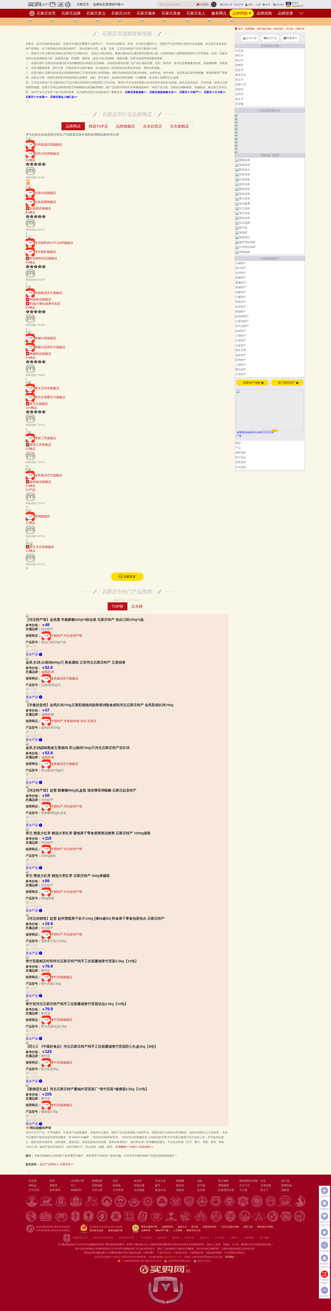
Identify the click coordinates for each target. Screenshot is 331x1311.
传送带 (138, 1180)
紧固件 (54, 1185)
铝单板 (117, 1185)
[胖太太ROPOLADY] (31, 543)
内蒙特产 (240, 292)
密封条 (180, 1185)
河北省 (289, 28)
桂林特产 (240, 330)
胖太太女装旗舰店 (42, 546)
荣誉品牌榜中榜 (149, 1226)
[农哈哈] (236, 151)
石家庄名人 (196, 13)
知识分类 (238, 4)
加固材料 (76, 1189)
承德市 (239, 89)
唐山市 (239, 60)
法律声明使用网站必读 (179, 1261)
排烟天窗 (139, 1185)
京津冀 (239, 103)
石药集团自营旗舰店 (48, 144)
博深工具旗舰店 (45, 438)
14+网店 (31, 407)
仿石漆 (33, 1180)
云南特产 (240, 263)
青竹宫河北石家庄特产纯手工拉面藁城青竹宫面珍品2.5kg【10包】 (77, 1004)
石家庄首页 (45, 13)
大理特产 (240, 335)
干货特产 (240, 340)
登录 (250, 4)
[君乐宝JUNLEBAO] (29, 382)
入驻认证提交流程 (230, 1226)
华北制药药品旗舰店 (43, 258)
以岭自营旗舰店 (45, 192)
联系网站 (231, 1257)
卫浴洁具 (97, 1189)
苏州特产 (240, 359)
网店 (238, 442)
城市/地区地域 (264, 28)
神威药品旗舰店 (40, 353)
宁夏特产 (240, 296)
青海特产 (240, 287)
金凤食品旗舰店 (40, 481)
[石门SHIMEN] (236, 137)
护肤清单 (244, 174)
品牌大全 (182, 1226)
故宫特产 (240, 306)
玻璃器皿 (97, 1180)
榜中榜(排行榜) (126, 1237)
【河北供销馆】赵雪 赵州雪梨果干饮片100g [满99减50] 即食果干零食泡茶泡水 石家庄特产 (95, 918)
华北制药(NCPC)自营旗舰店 (54, 242)
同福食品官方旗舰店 (48, 292)
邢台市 (239, 79)
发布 (268, 4)
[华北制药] (29, 236)
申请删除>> (122, 1146)
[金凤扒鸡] (29, 469)
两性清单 (244, 217)
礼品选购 (244, 222)
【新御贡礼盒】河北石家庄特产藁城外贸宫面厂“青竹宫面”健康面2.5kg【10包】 (87, 1089)
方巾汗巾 (244, 1185)
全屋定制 (265, 1185)
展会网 (175, 1237)
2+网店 (30, 160)
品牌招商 (264, 13)
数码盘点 (244, 169)
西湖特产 (240, 311)
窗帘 (157, 1185)
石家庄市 (300, 28)
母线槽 (180, 1180)
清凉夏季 (244, 203)
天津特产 (240, 374)
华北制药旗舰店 (45, 251)
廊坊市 (239, 55)
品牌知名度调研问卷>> (108, 4)
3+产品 (30, 489)
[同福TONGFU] (29, 286)
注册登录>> (67, 1164)
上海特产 (240, 364)
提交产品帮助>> (49, 1164)
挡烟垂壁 (223, 1185)
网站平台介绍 (193, 1230)
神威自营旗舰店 (45, 338)
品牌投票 (285, 13)
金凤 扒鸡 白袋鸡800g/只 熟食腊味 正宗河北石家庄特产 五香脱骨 (75, 662)
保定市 (239, 70)
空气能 (201, 1185)
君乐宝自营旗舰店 (47, 388)
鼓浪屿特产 (242, 316)
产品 (238, 447)
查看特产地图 (252, 382)
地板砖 (180, 1189)
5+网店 (30, 307)
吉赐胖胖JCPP (80, 1237)
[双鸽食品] (29, 510)
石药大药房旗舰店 (47, 153)
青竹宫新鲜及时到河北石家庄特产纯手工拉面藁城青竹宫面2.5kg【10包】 (82, 961)
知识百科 (189, 1237)
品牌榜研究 (167, 1226)
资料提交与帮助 (265, 1226)
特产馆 (243, 227)
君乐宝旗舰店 (39, 403)
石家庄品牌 (71, 13)
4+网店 (30, 262)
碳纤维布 (55, 1189)
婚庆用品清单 (247, 242)
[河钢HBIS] (236, 114)
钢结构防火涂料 (248, 1180)
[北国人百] (236, 147)
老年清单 (244, 213)
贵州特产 (240, 272)
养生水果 (240, 350)
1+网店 (30, 522)
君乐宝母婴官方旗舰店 (50, 397)
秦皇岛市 (240, 74)
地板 (199, 1180)
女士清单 (244, 208)
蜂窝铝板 (286, 1185)
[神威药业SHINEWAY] (29, 332)
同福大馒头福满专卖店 (45, 303)
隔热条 (285, 1189)
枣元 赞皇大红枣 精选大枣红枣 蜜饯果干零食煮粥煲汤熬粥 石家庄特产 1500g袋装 (88, 833)
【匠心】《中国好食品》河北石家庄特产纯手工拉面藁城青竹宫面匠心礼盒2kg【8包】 (92, 1046)
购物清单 (244, 160)
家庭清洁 (244, 237)
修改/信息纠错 (115, 1230)
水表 (263, 1180)
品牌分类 (227, 4)
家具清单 (244, 184)
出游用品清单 (247, 246)
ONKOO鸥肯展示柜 (103, 1237)
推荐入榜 (248, 1226)
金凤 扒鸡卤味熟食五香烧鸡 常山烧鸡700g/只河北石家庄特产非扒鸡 (77, 748)
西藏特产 (240, 282)
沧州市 (239, 94)
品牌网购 (240, 13)
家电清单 (244, 188)
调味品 (33, 1185)
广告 (239, 435)
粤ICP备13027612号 (151, 1261)
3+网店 (30, 357)
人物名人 (234, 1237)
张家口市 (240, 84)
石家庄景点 (96, 13)
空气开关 (34, 1189)
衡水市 (239, 99)
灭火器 (243, 1189)
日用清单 (244, 179)
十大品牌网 (146, 1237)
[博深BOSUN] (29, 432)
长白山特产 (242, 325)
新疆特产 (240, 277)
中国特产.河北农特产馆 (66, 635)
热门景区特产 (287, 382)
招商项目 (240, 462)
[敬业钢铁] (236, 121)
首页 (240, 28)
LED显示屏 (77, 1180)
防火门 (264, 1189)
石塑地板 (97, 1185)
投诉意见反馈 (96, 1230)
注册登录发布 (209, 1226)
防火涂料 (223, 1180)
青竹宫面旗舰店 (61, 977)
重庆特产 (240, 369)
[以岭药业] (29, 186)
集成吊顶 (160, 1189)
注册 (258, 4)
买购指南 (244, 251)
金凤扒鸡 (48, 672)
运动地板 (139, 1189)
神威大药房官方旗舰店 (50, 347)
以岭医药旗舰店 (40, 208)
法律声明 (145, 1230)
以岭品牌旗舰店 (45, 201)
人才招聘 (177, 1230)
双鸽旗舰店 (42, 516)
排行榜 (194, 1226)
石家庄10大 (121, 13)
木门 (73, 1185)
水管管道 (118, 1189)
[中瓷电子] (236, 144)
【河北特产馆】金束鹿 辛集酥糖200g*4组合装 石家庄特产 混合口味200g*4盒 (85, 620)
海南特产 (240, 301)
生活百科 (240, 467)
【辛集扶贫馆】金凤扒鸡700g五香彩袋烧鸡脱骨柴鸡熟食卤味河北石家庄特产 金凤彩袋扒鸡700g (99, 705)
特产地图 (264, 1237)
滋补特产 (240, 355)
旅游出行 (204, 1237)
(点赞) (33, 646)
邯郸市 (239, 65)
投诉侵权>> (146, 1146)
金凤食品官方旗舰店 (48, 475)
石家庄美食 (171, 13)
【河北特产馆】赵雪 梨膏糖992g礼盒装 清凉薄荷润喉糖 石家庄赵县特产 (81, 790)
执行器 (285, 1180)
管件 (115, 1180)
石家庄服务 (146, 13)
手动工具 (160, 1180)
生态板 (201, 1189)
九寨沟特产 (242, 321)
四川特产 (240, 268)
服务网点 (219, 13)
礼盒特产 (240, 345)
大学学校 (219, 1237)
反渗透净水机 (226, 1189)
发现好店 (244, 164)
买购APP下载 (162, 1230)
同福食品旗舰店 (40, 299)
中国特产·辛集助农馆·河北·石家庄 (74, 721)
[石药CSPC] (29, 138)
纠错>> (134, 1146)
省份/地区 (278, 28)
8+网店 (30, 212)
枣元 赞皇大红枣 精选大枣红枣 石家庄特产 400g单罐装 (68, 876)
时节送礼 (240, 457)
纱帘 (52, 1180)
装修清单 (244, 193)
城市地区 (240, 452)
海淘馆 (243, 232)
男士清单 (244, 198)
